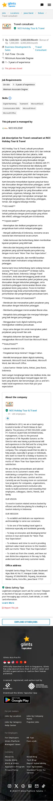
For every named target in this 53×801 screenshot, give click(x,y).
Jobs (4, 13)
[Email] (36, 786)
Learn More (8, 603)
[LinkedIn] (30, 786)
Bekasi (41, 13)
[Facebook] (23, 786)
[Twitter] (16, 786)
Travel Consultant (40, 49)
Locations (14, 13)
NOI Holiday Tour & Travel (31, 28)
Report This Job (11, 608)
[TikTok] (43, 786)
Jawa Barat (28, 13)
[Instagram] (9, 786)
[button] (42, 4)
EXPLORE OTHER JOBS (26, 621)
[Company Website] (8, 418)
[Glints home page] (9, 4)
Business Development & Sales (18, 49)
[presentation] (9, 4)
